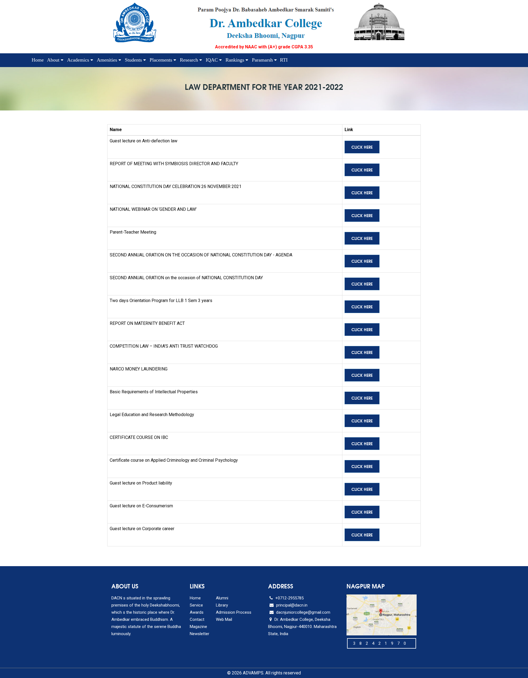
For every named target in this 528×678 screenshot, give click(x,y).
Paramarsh (263, 60)
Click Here (362, 147)
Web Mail (224, 619)
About (54, 60)
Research (189, 60)
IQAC (212, 60)
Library (222, 605)
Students (134, 60)
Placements (162, 60)
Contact (197, 619)
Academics (78, 60)
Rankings (236, 60)
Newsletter (199, 633)
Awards (197, 612)
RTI (284, 60)
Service (196, 605)
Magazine (198, 626)
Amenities (108, 60)
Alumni (222, 598)
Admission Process (233, 612)
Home (38, 60)
